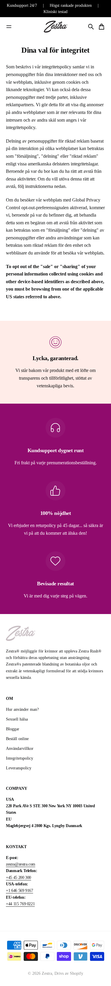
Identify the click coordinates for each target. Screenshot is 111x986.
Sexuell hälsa (17, 719)
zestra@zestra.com (20, 864)
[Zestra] (55, 27)
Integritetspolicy (19, 758)
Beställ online (17, 739)
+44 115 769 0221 (20, 904)
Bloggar (12, 729)
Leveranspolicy (18, 768)
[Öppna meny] (9, 26)
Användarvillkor (19, 748)
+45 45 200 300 (18, 877)
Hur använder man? (22, 709)
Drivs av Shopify (68, 973)
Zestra (47, 973)
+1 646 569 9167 (19, 890)
